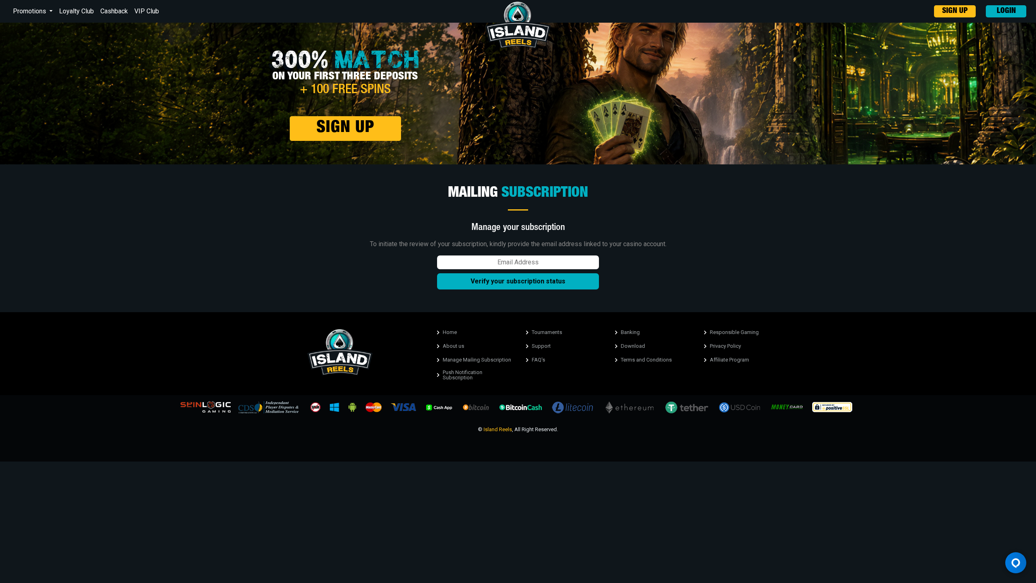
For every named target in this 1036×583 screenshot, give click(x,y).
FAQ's (538, 359)
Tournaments (547, 332)
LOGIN (1006, 11)
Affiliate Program (729, 359)
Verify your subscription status (518, 281)
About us (453, 346)
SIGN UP (955, 11)
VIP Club (146, 11)
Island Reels (498, 429)
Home (450, 332)
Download (633, 346)
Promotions (30, 11)
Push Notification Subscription (462, 375)
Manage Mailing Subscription (477, 359)
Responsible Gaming (734, 332)
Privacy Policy (725, 346)
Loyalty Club (76, 11)
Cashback (114, 11)
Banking (630, 332)
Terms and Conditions (646, 359)
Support (541, 346)
